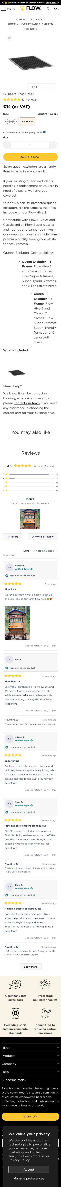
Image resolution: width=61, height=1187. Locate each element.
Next (39, 19)
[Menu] (2, 8)
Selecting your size (47, 113)
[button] (19, 100)
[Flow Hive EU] (30, 8)
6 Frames (11, 121)
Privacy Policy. (19, 1160)
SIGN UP (30, 1116)
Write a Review (46, 537)
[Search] (48, 8)
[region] (30, 519)
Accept (28, 1169)
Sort (26, 550)
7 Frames (27, 121)
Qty (5, 137)
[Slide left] (44, 87)
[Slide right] (51, 87)
